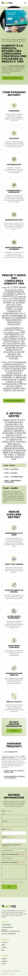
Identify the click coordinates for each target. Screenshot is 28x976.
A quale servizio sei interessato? (11, 845)
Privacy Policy (12, 973)
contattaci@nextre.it (8, 927)
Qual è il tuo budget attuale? (14, 854)
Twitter (4, 964)
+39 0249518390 (6, 924)
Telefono (8, 837)
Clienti (3, 945)
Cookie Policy (5, 973)
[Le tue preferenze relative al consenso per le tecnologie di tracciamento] (25, 973)
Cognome (5, 821)
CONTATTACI (14, 730)
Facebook (4, 961)
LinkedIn (4, 958)
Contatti (4, 947)
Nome (3, 814)
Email (7, 829)
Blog (3, 950)
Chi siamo (4, 942)
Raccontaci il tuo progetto (13, 862)
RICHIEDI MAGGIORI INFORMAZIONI (13, 78)
